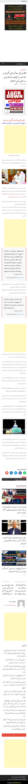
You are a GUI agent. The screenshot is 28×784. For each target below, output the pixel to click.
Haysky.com (17, 782)
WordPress (17, 779)
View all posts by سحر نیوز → (10, 606)
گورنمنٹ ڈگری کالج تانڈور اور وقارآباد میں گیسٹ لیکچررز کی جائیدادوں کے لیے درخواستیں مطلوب (14, 570)
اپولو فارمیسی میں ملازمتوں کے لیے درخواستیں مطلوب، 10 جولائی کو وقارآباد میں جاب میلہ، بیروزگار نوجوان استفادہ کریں (14, 713)
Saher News (23, 776)
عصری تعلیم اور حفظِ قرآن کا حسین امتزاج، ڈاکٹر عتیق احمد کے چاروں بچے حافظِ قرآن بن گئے (14, 727)
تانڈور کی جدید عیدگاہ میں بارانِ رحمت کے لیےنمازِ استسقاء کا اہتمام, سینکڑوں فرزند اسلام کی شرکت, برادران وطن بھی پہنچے (14, 684)
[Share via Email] (6, 472)
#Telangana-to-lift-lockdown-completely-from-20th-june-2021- (14, 479)
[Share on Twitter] (15, 472)
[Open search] (3, 63)
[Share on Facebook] (20, 472)
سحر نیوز (15, 83)
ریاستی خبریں (23, 69)
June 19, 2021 (20, 277)
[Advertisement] (14, 47)
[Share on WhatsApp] (24, 472)
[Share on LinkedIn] (11, 472)
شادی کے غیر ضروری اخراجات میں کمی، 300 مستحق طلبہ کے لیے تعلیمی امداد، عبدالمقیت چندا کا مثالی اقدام (14, 721)
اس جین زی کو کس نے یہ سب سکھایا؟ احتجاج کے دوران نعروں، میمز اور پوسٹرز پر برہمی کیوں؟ (15, 661)
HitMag (24, 779)
